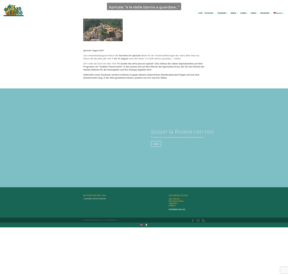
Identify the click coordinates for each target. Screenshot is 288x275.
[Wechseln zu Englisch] (141, 224)
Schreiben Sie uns (177, 209)
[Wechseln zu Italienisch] (146, 224)
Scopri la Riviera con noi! (182, 132)
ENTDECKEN (209, 13)
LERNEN (253, 13)
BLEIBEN (243, 13)
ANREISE (233, 13)
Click (156, 143)
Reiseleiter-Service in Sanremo (95, 199)
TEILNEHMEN (221, 13)
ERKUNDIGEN (264, 13)
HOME (200, 13)
